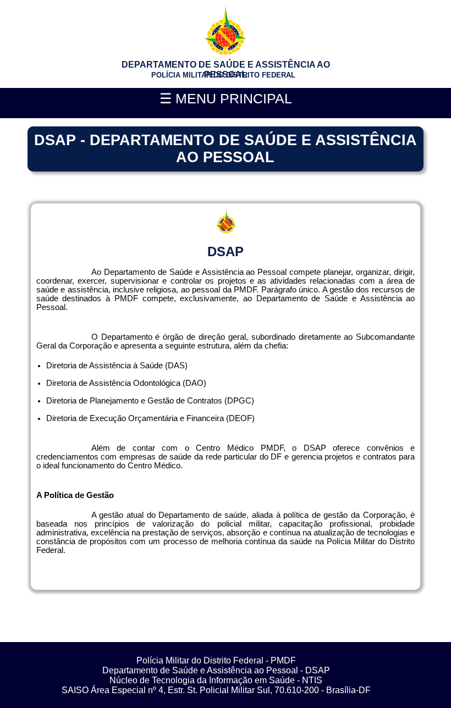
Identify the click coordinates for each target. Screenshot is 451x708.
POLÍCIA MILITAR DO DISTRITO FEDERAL (223, 75)
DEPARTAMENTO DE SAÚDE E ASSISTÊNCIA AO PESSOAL (226, 69)
